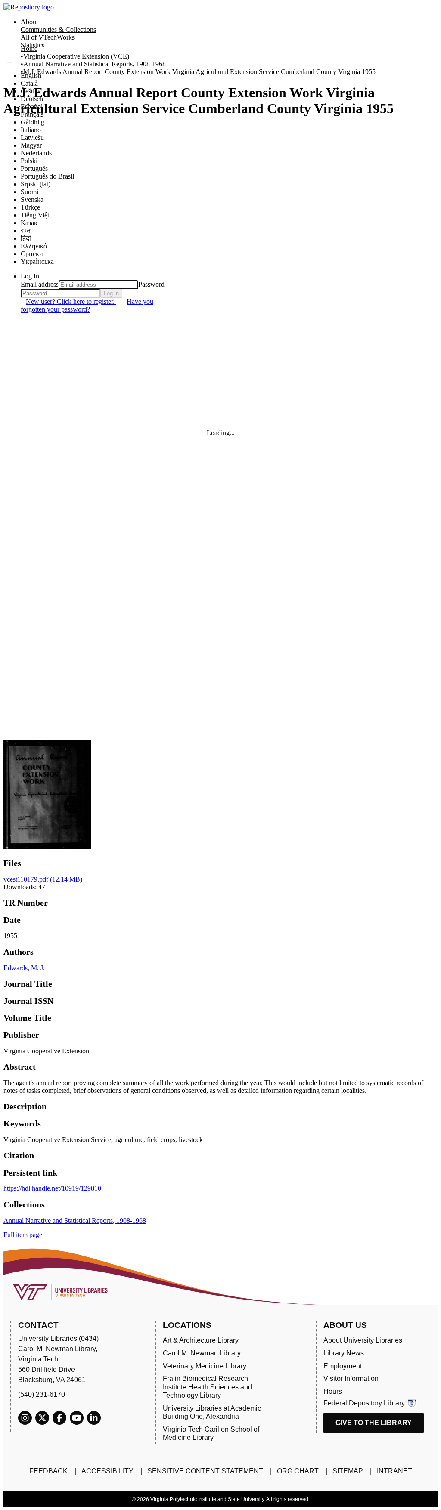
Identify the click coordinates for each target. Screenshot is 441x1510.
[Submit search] (9, 62)
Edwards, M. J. (24, 968)
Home (29, 48)
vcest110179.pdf (42, 879)
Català (29, 83)
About (29, 21)
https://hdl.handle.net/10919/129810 (52, 1188)
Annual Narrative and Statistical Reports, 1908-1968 (94, 64)
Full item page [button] (22, 1234)
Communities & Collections (58, 29)
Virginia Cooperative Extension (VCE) (76, 56)
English (31, 75)
